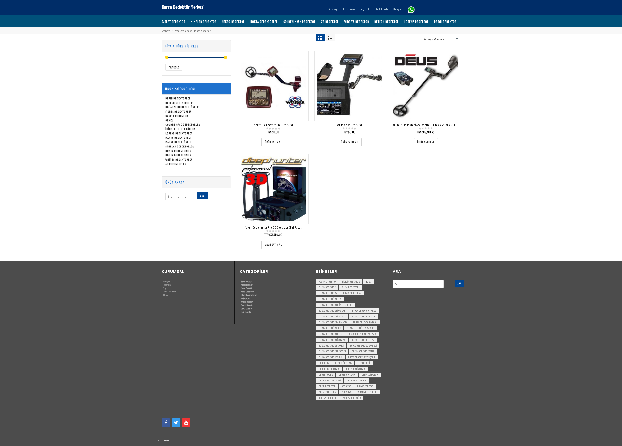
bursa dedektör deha (330, 298)
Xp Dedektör (245, 298)
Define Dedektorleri (330, 380)
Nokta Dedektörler (178, 150)
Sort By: (415, 37)
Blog (164, 288)
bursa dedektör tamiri (330, 357)
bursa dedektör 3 (352, 293)
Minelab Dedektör (246, 285)
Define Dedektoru (356, 380)
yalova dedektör (352, 397)
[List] (330, 37)
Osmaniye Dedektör (367, 392)
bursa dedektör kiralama (332, 339)
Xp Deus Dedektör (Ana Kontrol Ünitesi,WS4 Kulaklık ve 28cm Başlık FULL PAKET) (442, 125)
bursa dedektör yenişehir (361, 357)
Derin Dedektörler (177, 98)
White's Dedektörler (178, 159)
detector (346, 386)
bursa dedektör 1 (351, 287)
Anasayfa (166, 281)
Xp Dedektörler (175, 163)
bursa (369, 281)
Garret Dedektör (176, 115)
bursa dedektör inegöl (365, 322)
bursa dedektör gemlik (363, 316)
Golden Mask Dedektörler (182, 124)
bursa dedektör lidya (362, 339)
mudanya (346, 392)
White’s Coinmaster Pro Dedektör (273, 125)
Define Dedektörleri (169, 291)
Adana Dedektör (327, 281)
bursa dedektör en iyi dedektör (335, 304)
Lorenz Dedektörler (178, 133)
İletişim (165, 295)
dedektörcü (364, 363)
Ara (202, 195)
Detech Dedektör (247, 305)
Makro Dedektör (246, 288)
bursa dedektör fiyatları (332, 316)
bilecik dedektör (351, 281)
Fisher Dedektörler (178, 111)
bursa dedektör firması (364, 310)
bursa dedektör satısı (363, 351)
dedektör (324, 363)
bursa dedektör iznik (330, 328)
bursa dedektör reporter (332, 351)
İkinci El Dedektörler (180, 128)
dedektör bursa (343, 363)
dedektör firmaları (329, 368)
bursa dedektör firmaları (332, 310)
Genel (169, 120)
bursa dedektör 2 (328, 293)
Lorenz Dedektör (246, 308)
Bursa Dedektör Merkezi (183, 6)
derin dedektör (327, 386)
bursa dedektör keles (330, 333)
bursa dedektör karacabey (361, 328)
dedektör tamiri (347, 374)
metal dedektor (327, 392)
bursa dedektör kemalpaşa (362, 333)
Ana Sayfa (166, 30)
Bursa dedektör (327, 287)
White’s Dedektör (247, 301)
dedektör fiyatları (355, 368)
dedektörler (326, 374)
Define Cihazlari (370, 374)
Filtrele (174, 67)
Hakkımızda (167, 285)
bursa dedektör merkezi (331, 345)
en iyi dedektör (365, 386)
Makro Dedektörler (178, 137)
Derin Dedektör (246, 312)
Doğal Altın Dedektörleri (182, 107)
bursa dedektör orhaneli (363, 345)
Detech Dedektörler (179, 102)
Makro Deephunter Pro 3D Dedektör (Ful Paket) (273, 227)
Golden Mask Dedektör (249, 295)
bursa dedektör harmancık (333, 322)
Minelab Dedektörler (179, 146)
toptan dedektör (328, 397)
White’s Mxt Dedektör (349, 125)
